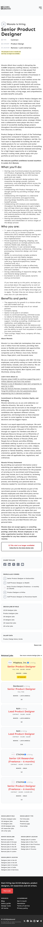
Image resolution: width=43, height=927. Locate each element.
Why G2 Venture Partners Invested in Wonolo (18, 389)
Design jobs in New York (29, 842)
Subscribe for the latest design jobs (22, 548)
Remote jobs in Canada (9, 849)
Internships (24, 826)
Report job (37, 645)
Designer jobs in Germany (9, 870)
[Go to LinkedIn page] (31, 921)
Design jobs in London (28, 839)
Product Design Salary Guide (13, 639)
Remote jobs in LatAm (8, 851)
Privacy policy (22, 908)
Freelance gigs (25, 824)
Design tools (6, 906)
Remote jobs (24, 821)
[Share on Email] (22, 564)
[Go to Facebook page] (28, 921)
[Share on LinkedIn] (9, 564)
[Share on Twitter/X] (13, 564)
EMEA (25, 673)
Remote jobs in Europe (9, 842)
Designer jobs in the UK (9, 863)
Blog (3, 901)
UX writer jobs (8, 626)
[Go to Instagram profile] (34, 921)
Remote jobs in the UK (8, 847)
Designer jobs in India (8, 867)
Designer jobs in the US (9, 860)
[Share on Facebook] (4, 564)
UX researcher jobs (9, 623)
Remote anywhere (7, 839)
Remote (14, 48)
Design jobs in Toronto (28, 849)
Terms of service (23, 906)
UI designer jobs (8, 620)
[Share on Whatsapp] (18, 564)
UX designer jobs (9, 616)
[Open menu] (40, 8)
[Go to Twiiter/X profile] (25, 921)
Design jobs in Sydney (28, 847)
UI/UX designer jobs (10, 610)
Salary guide (6, 903)
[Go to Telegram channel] (41, 921)
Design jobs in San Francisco (30, 844)
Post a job (7, 891)
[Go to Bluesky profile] (38, 921)
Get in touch (21, 901)
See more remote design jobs (30, 655)
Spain (25, 768)
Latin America (25, 48)
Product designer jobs (10, 613)
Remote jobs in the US (8, 844)
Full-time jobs (24, 819)
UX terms (4, 908)
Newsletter (21, 903)
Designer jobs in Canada (9, 865)
